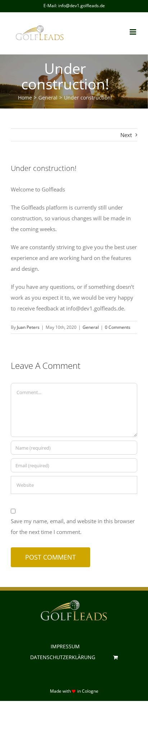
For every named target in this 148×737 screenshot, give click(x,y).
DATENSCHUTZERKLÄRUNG (62, 657)
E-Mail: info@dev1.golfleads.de (74, 6)
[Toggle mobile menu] (133, 32)
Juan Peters (28, 327)
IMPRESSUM (65, 646)
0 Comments (117, 327)
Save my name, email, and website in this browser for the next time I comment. (73, 526)
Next (126, 134)
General (91, 327)
